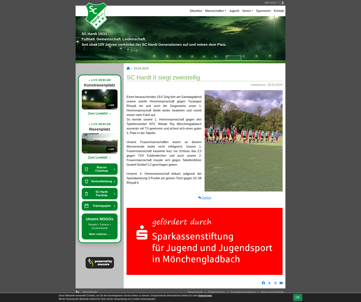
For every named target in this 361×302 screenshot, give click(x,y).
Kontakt (279, 10)
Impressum (195, 292)
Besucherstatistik (272, 292)
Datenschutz (216, 292)
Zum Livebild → (99, 113)
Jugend (234, 10)
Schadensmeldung (243, 292)
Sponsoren (263, 10)
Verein (246, 10)
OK (298, 297)
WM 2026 (270, 2)
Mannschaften (214, 10)
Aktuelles (196, 10)
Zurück (206, 197)
